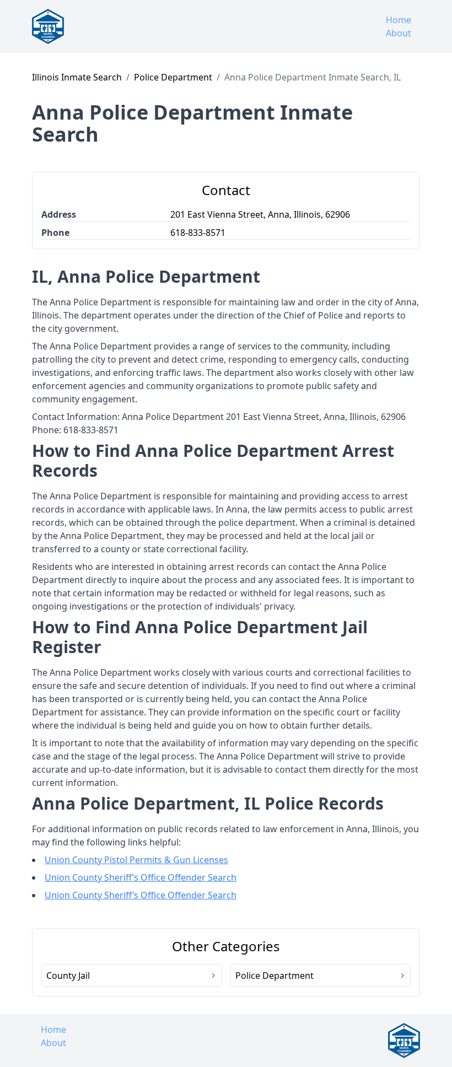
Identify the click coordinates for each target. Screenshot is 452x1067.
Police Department (173, 77)
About (398, 33)
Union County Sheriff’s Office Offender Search (140, 877)
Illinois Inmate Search (77, 77)
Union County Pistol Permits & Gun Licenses (136, 860)
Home (398, 20)
